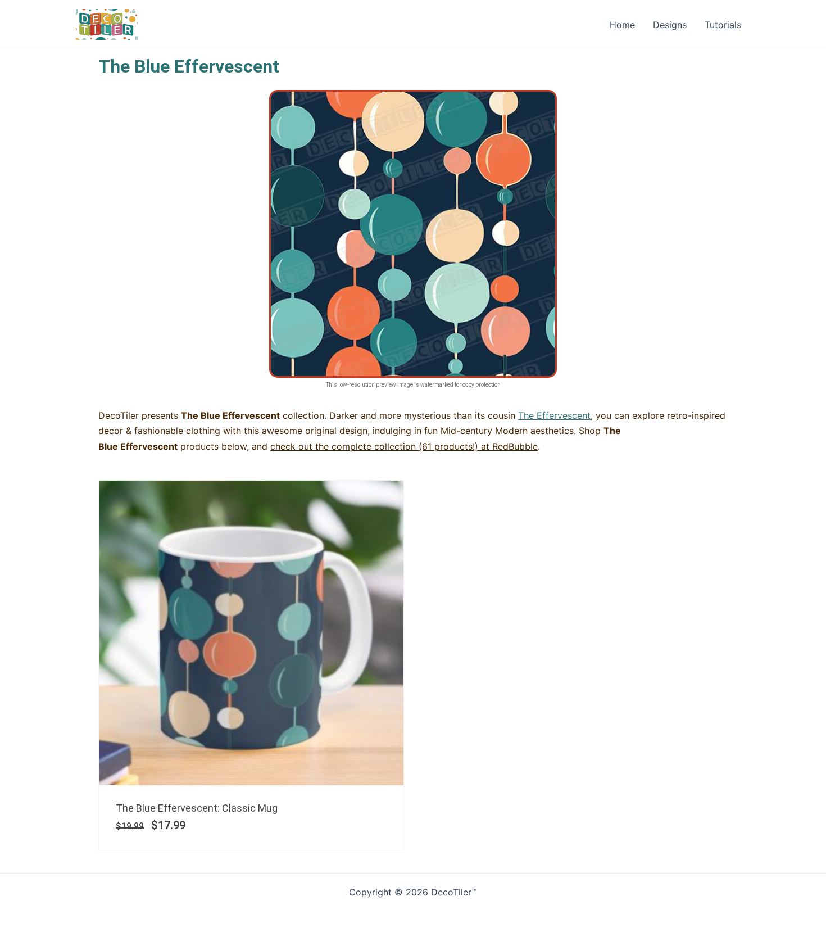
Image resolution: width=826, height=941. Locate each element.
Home (622, 24)
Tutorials (723, 24)
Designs (670, 24)
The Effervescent (554, 415)
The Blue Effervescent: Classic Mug (197, 808)
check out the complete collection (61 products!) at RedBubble (404, 446)
